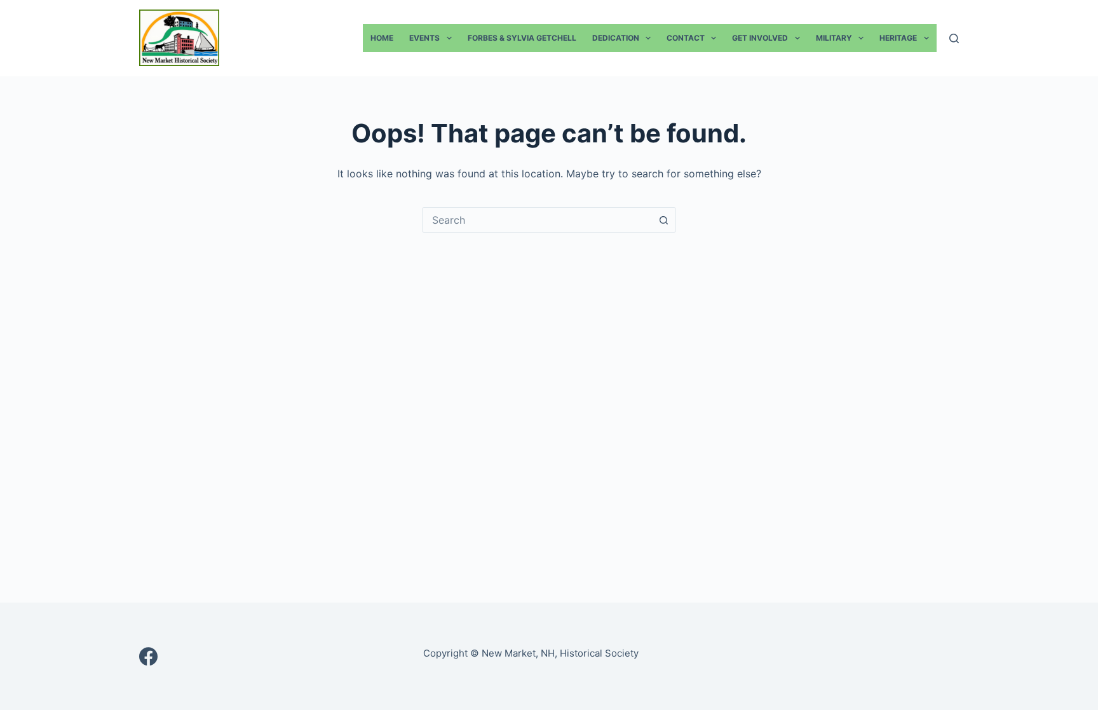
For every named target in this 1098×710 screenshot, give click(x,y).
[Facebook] (148, 656)
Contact (686, 38)
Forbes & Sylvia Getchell (522, 38)
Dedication (615, 38)
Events (424, 38)
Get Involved (760, 38)
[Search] (954, 38)
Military (834, 38)
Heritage (898, 38)
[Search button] (663, 220)
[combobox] (537, 220)
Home (381, 38)
